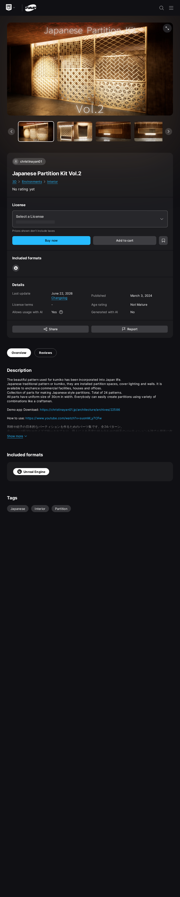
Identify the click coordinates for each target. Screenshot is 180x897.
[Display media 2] (113, 131)
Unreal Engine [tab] (34, 472)
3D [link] (14, 181)
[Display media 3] (151, 131)
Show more (15, 436)
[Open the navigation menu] (171, 7)
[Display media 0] (36, 131)
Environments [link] (32, 181)
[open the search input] (161, 7)
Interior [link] (52, 181)
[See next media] (168, 131)
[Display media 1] (74, 131)
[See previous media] (11, 131)
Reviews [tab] (45, 353)
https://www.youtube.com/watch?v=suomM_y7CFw (63, 418)
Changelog (59, 298)
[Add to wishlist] (163, 240)
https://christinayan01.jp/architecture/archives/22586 (80, 409)
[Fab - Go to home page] (30, 7)
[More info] (61, 312)
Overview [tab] (19, 353)
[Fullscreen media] (167, 28)
